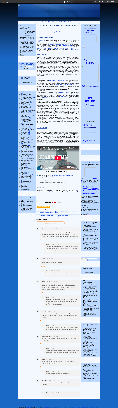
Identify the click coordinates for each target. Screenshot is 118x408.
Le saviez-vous (24, 118)
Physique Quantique (26, 154)
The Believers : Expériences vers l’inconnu (66, 84)
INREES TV (46, 98)
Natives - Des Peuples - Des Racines (27, 206)
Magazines (23, 103)
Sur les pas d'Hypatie (88, 378)
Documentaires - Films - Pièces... (68, 211)
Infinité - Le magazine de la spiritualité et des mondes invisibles (27, 203)
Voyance (23, 169)
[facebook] (64, 2)
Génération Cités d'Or (26, 197)
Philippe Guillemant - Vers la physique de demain (90, 349)
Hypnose (23, 166)
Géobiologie (24, 167)
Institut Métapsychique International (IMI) (88, 299)
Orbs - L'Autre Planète (26, 212)
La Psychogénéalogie (26, 175)
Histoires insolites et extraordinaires (26, 108)
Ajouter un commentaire (50, 223)
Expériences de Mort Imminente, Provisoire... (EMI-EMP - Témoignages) (27, 120)
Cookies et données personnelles (79, 407)
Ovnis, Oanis (24, 132)
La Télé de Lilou (87, 372)
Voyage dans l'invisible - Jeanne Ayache (89, 245)
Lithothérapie (24, 186)
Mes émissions (24, 128)
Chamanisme (24, 133)
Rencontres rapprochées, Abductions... (27, 161)
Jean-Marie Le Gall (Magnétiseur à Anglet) (88, 343)
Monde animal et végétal (27, 124)
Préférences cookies (93, 407)
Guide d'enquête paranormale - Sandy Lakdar (57, 25)
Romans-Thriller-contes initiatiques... (26, 113)
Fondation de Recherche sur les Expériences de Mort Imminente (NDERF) (91, 309)
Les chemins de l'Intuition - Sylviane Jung (89, 346)
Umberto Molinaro (87, 381)
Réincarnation (24, 156)
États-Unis (62, 96)
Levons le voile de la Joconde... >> (66, 21)
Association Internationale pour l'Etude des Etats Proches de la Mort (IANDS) (91, 291)
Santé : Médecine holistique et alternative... (28, 110)
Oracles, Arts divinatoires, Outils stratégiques (27, 152)
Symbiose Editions (58, 32)
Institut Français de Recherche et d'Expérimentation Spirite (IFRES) (90, 295)
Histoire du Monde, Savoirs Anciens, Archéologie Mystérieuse (27, 137)
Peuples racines (25, 127)
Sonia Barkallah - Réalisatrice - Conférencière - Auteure (90, 353)
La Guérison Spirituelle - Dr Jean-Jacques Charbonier (89, 236)
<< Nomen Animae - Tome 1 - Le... (50, 21)
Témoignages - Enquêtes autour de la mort (27, 101)
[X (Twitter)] (67, 2)
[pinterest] (70, 2)
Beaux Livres (24, 145)
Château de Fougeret (64, 92)
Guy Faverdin (86, 341)
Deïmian (85, 327)
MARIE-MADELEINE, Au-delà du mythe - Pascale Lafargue (90, 239)
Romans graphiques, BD (27, 142)
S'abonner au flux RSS (28, 82)
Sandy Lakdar (41, 40)
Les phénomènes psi (26, 181)
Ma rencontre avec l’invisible (56, 80)
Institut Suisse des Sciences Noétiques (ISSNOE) (90, 306)
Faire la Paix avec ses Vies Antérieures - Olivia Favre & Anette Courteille (90, 224)
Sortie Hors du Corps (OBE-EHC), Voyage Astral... (28, 147)
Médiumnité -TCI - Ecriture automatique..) (27, 116)
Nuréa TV (85, 374)
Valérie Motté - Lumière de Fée (90, 355)
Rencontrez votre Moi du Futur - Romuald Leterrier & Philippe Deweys (91, 233)
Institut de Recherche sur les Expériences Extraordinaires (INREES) (90, 303)
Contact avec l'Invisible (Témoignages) (26, 99)
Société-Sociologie (25, 189)
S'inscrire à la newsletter (43, 206)
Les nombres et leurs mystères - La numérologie (27, 178)
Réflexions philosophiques (27, 149)
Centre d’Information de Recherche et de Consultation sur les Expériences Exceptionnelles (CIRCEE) (90, 286)
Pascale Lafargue (87, 347)
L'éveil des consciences (27, 92)
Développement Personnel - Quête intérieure (28, 105)
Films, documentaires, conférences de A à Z (88, 271)
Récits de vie (24, 134)
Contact (22, 55)
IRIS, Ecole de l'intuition (89, 297)
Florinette (29, 407)
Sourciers (23, 185)
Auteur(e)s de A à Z (88, 268)
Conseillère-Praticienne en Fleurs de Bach (90, 165)
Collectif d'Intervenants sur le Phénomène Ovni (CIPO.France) (90, 282)
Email (20, 66)
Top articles (46, 407)
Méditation (23, 188)
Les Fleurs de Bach (26, 176)
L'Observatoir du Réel (88, 370)
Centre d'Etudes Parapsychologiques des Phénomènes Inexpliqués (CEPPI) (89, 314)
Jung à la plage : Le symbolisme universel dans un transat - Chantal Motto (90, 242)
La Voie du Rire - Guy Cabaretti (91, 250)
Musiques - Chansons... (27, 168)
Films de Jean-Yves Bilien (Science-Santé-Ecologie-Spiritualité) (89, 332)
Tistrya (84, 379)
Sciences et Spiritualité (26, 97)
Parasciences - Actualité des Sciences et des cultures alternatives (27, 209)
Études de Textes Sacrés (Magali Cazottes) (89, 329)
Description (23, 37)
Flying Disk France (87, 337)
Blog (21, 26)
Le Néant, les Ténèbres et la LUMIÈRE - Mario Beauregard (90, 248)
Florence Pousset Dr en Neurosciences (89, 335)
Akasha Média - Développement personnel (89, 364)
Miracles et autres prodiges (27, 158)
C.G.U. (67, 407)
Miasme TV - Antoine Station (90, 373)
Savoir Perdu (86, 351)
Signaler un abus (60, 407)
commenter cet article (74, 214)
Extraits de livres (25, 155)
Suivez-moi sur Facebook (27, 78)
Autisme (23, 173)
